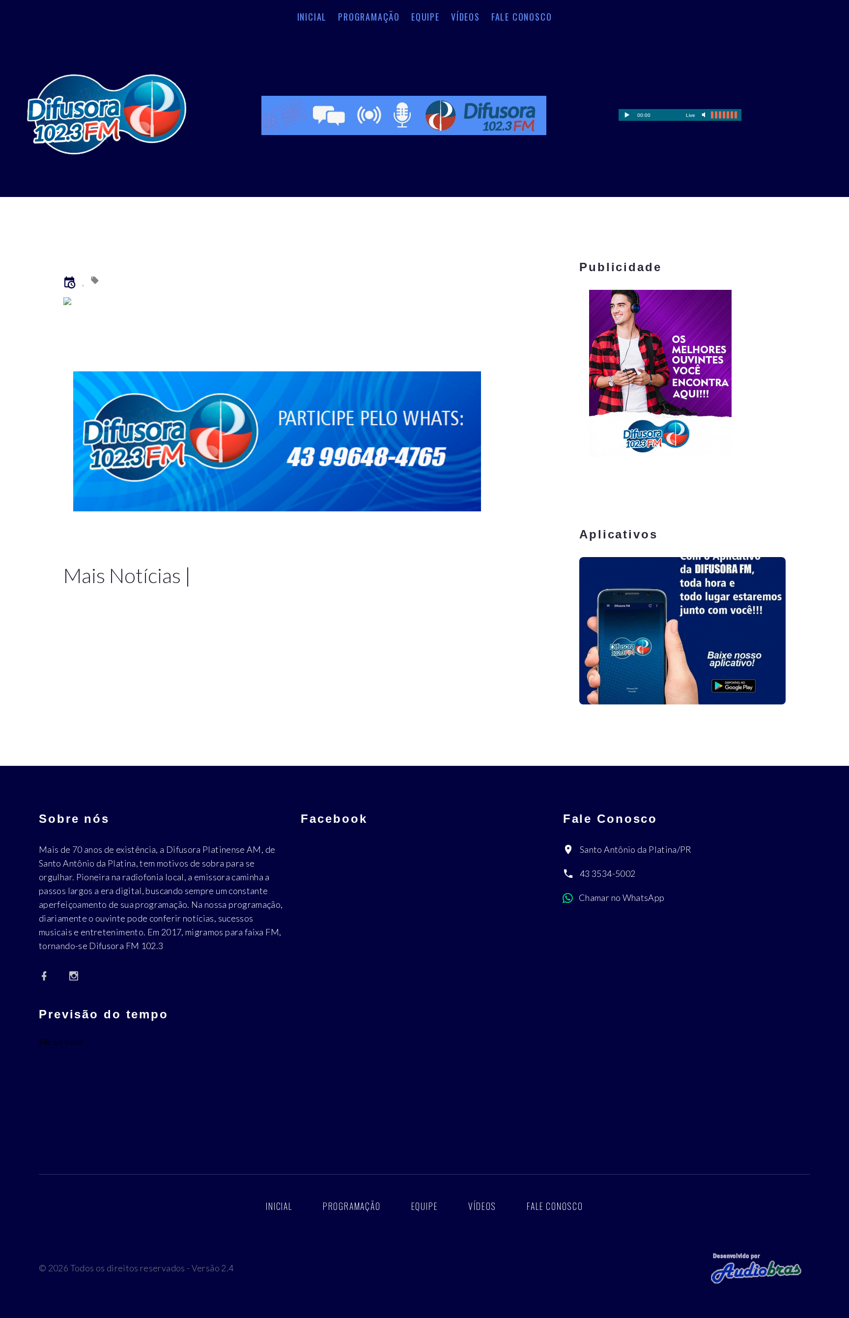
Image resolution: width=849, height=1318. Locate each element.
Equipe (425, 16)
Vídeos (465, 16)
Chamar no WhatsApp (621, 897)
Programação (369, 16)
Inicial (312, 16)
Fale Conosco (521, 16)
